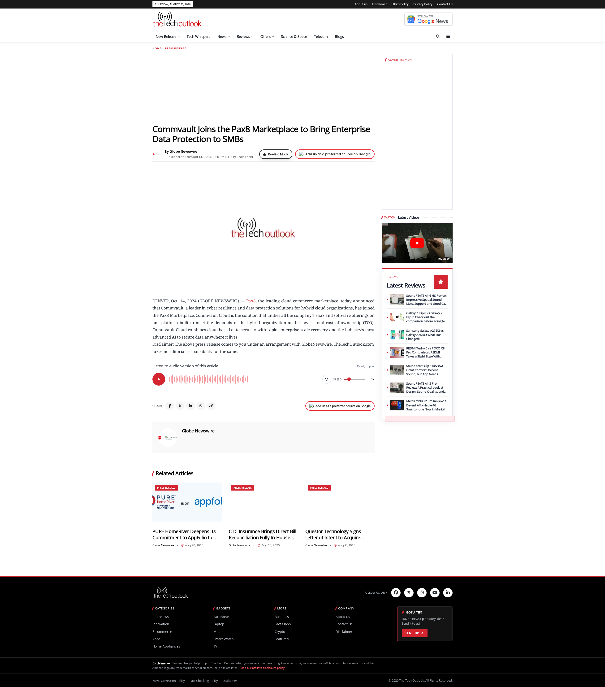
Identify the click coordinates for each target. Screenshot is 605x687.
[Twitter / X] (180, 406)
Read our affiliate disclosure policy (262, 668)
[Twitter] (409, 592)
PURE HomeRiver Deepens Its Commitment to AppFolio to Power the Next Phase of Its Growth (184, 534)
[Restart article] (326, 379)
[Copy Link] (211, 406)
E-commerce (162, 631)
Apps (156, 639)
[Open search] (437, 36)
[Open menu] (448, 36)
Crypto (280, 631)
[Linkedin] (448, 592)
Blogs (339, 36)
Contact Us (445, 4)
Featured (282, 639)
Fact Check (283, 624)
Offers (265, 36)
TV (215, 646)
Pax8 (251, 301)
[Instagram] (422, 592)
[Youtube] (435, 592)
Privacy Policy (422, 4)
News (221, 36)
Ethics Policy (400, 4)
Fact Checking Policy (204, 680)
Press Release (175, 48)
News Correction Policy (168, 680)
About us (361, 4)
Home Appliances (166, 646)
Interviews (160, 616)
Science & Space (294, 36)
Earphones (221, 616)
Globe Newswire (198, 431)
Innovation (160, 624)
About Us (343, 616)
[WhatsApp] (201, 406)
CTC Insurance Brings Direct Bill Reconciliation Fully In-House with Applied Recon (262, 534)
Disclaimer (379, 4)
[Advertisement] (263, 87)
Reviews (243, 36)
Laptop (218, 624)
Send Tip (412, 633)
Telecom (321, 36)
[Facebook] (169, 406)
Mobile (218, 631)
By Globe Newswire (181, 151)
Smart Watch (223, 639)
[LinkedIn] (190, 406)
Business (282, 616)
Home (156, 48)
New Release (166, 36)
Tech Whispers (198, 36)
